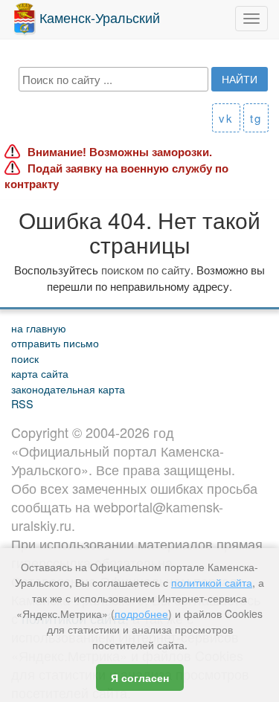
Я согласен (140, 677)
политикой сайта (211, 582)
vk (226, 118)
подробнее (141, 613)
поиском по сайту (145, 269)
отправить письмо (55, 342)
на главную (38, 327)
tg (256, 118)
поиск (25, 358)
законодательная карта (68, 388)
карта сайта (39, 373)
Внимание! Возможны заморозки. (120, 152)
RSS (22, 403)
